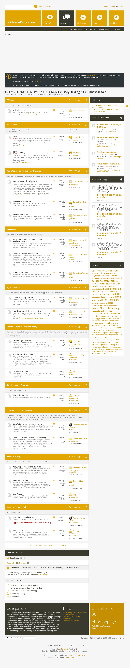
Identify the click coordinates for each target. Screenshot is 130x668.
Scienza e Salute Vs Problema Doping (22, 327)
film (98, 309)
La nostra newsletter (101, 111)
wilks (102, 354)
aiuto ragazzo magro (103, 274)
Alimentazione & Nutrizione (25, 181)
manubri (95, 326)
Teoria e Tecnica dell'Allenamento (28, 253)
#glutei (95, 270)
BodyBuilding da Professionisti (19, 410)
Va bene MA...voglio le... (107, 137)
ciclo (99, 291)
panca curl (103, 330)
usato (106, 351)
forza (100, 311)
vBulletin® (64, 649)
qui (106, 85)
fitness (95, 311)
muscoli (105, 328)
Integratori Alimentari (22, 201)
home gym (96, 318)
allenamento (97, 278)
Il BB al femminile (20, 395)
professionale (100, 342)
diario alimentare (103, 299)
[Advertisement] (64, 54)
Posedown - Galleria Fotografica (27, 311)
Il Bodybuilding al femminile (18, 385)
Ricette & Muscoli (20, 214)
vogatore (110, 351)
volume (115, 351)
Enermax (22, 563)
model (99, 328)
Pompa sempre (110, 140)
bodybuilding (97, 289)
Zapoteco (108, 167)
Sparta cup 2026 (79, 438)
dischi (106, 305)
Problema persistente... (107, 152)
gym (115, 316)
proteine (107, 342)
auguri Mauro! (78, 495)
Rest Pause (17, 494)
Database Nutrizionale (28, 195)
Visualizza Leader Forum (57, 545)
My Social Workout (14, 287)
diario (118, 296)
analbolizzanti (108, 278)
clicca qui (40, 81)
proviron (104, 345)
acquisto (95, 273)
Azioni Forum (104, 29)
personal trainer (110, 333)
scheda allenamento (103, 347)
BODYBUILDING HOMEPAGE (100, 638)
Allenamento (12, 229)
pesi (117, 333)
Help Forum (18, 530)
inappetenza (113, 318)
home (119, 316)
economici (113, 305)
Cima (122, 638)
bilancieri (116, 283)
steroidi (112, 349)
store (116, 349)
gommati (110, 316)
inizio (120, 318)
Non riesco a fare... (79, 111)
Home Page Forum (75, 29)
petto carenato (105, 335)
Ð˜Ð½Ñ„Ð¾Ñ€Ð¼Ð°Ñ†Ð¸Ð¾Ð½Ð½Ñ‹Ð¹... (109, 196)
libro (96, 323)
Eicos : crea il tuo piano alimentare (106, 109)
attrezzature (106, 283)
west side (96, 353)
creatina (100, 294)
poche (113, 335)
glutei (97, 316)
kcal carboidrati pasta (110, 320)
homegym (105, 318)
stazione (107, 349)
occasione (116, 327)
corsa (94, 294)
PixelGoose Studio (74, 657)
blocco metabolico (106, 286)
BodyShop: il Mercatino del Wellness (28, 467)
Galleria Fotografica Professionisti (32, 318)
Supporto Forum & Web (16, 507)
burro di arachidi (112, 288)
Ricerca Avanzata (45, 7)
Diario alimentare (79, 181)
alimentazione (111, 275)
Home (94, 628)
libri (93, 323)
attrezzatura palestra (105, 282)
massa (101, 325)
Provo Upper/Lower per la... (109, 164)
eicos (94, 308)
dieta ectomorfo (102, 304)
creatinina (107, 294)
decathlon (96, 297)
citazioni (105, 291)
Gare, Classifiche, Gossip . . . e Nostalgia (30, 437)
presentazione (106, 340)
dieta (117, 299)
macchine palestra (106, 323)
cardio (94, 291)
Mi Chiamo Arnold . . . (22, 480)
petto (98, 335)
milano (94, 328)
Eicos (15, 136)
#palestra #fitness (108, 270)
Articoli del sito (19, 110)
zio (105, 353)
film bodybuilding (109, 308)
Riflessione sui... (78, 372)
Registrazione (109, 6)
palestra (95, 330)
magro (117, 323)
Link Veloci (117, 29)
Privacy (70, 655)
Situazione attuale (79, 312)
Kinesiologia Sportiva (22, 340)
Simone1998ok (109, 155)
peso (93, 335)
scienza (115, 347)
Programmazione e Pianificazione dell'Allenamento (27, 240)
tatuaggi (100, 351)
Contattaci (85, 638)
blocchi (95, 286)
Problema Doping (20, 371)
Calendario (93, 29)
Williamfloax (43, 575)
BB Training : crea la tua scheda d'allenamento (104, 106)
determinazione (107, 297)
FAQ (85, 29)
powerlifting (96, 340)
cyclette (116, 293)
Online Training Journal (23, 297)
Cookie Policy (80, 655)
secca (119, 347)
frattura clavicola (101, 313)
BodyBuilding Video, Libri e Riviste (27, 424)
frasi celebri (108, 311)
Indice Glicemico (45, 195)
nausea (110, 328)
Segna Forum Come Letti (36, 545)
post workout (106, 337)
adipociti (103, 273)
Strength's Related (21, 272)
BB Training (18, 152)
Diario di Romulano (80, 298)
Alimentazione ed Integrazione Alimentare (24, 171)
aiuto (109, 273)
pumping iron (113, 344)
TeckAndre (11, 563)
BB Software (12, 124)
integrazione (96, 321)
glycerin (103, 316)
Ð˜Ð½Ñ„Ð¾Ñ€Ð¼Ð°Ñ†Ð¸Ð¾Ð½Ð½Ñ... (109, 125)
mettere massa (111, 325)
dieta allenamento (99, 303)
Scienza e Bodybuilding (23, 354)
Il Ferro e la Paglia (14, 457)
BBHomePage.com (15, 100)
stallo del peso (98, 349)
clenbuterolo (113, 291)
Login (121, 6)
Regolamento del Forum (23, 517)
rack (93, 347)
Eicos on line (77, 137)
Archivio (115, 638)
